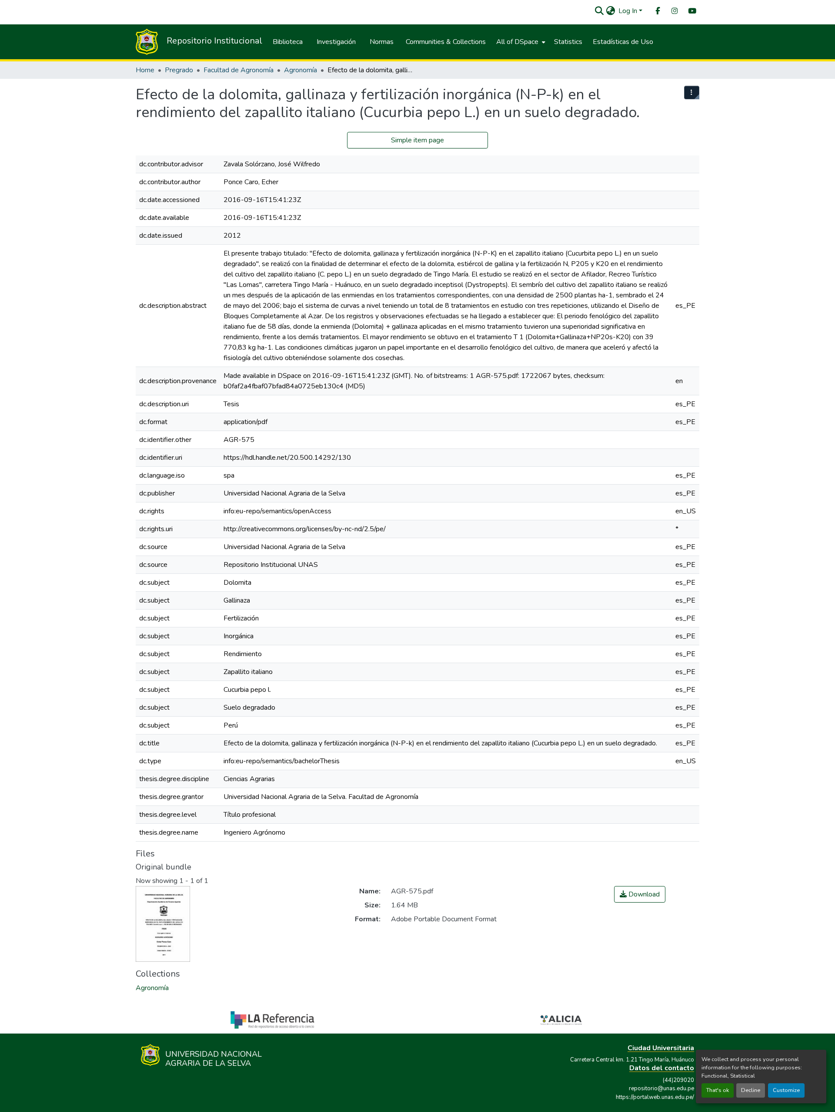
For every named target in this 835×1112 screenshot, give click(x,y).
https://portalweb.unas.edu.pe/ (655, 1097)
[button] (599, 11)
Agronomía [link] (300, 70)
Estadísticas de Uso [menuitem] (623, 42)
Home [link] (145, 70)
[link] (639, 894)
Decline (750, 1090)
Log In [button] (628, 11)
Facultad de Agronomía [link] (239, 70)
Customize (786, 1090)
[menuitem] (657, 11)
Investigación (336, 42)
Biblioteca (288, 42)
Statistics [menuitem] (568, 42)
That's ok (717, 1090)
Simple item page (417, 140)
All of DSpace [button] (517, 42)
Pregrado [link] (179, 70)
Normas (382, 42)
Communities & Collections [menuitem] (446, 42)
